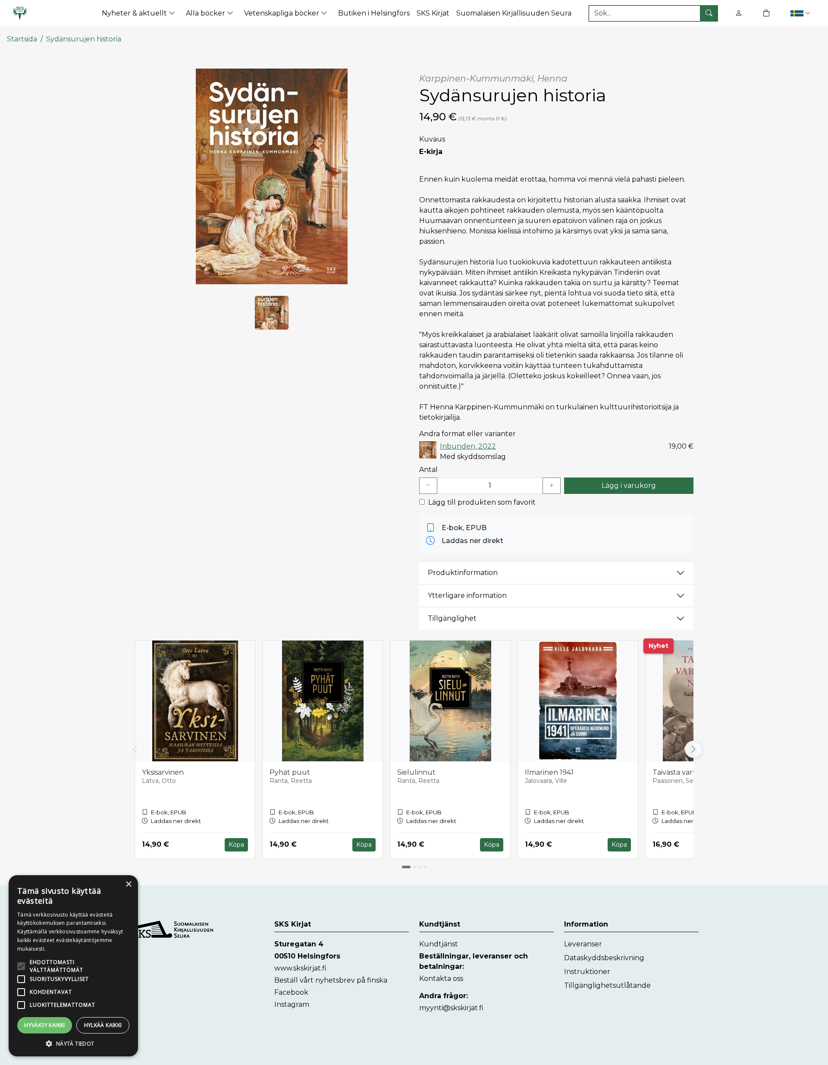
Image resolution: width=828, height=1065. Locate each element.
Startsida (22, 39)
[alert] (73, 965)
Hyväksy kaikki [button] (44, 1025)
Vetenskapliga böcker (282, 13)
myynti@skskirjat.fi (451, 1008)
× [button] (128, 884)
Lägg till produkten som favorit (482, 502)
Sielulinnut (416, 772)
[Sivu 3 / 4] (419, 867)
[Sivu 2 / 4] (414, 867)
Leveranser (583, 944)
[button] (801, 13)
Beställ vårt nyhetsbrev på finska (330, 980)
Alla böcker (206, 13)
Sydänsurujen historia (83, 39)
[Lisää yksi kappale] (552, 486)
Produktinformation (463, 573)
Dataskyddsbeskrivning (604, 958)
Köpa (236, 844)
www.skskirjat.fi (300, 968)
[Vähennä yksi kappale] (428, 486)
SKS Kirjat (433, 13)
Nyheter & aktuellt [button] (135, 13)
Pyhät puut (290, 772)
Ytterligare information (467, 595)
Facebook (291, 992)
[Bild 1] (271, 312)
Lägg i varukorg (629, 485)
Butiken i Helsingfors (374, 13)
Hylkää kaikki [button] (103, 1025)
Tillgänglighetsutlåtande (607, 985)
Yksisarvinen (163, 772)
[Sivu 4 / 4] (424, 867)
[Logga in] (738, 13)
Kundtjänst (438, 944)
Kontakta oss (441, 978)
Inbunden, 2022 (468, 446)
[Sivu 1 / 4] (406, 867)
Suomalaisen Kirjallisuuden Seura (513, 13)
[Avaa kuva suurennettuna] (272, 176)
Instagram (291, 1004)
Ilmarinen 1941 (549, 772)
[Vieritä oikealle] (695, 749)
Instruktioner (587, 972)
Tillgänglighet (452, 618)
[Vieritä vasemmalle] (134, 749)
